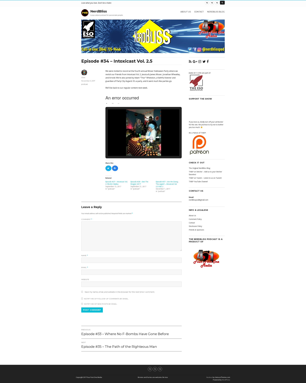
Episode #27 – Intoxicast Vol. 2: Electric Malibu (116, 182)
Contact (199, 12)
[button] (138, 149)
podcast (84, 84)
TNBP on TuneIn (195, 178)
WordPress (226, 380)
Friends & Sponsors (196, 230)
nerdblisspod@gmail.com (198, 200)
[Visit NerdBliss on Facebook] (208, 62)
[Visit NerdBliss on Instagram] (199, 62)
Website (85, 279)
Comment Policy (195, 219)
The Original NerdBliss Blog (199, 168)
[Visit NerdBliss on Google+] (195, 62)
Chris (83, 77)
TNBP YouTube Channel (198, 181)
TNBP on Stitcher (195, 172)
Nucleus (209, 377)
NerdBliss (98, 11)
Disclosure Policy (195, 226)
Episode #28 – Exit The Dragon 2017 (139, 182)
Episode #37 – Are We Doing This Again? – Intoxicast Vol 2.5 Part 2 (167, 184)
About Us (185, 12)
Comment (86, 219)
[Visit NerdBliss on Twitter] (204, 62)
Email (84, 267)
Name (84, 255)
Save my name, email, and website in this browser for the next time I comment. (120, 292)
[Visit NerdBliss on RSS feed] (190, 62)
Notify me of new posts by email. (100, 304)
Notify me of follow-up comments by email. (106, 299)
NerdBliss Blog (216, 12)
